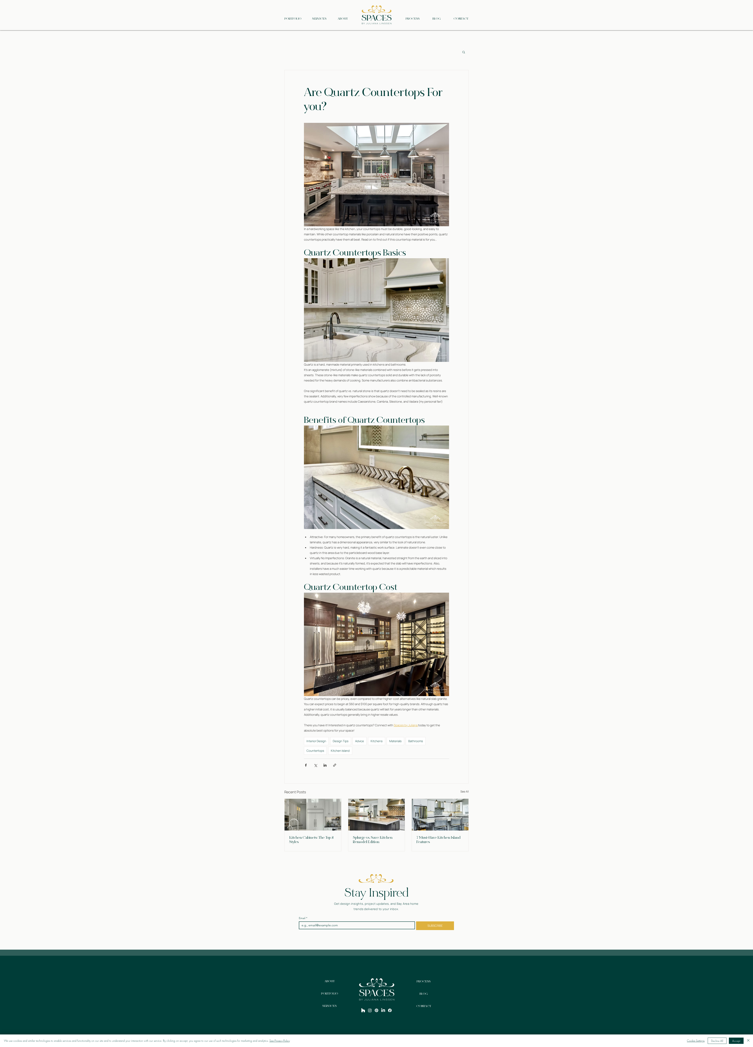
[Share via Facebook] (306, 765)
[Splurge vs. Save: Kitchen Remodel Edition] (376, 815)
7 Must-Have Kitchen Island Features (438, 839)
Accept (736, 1041)
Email (303, 918)
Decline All (717, 1041)
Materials (395, 741)
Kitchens (377, 741)
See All (464, 791)
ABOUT (329, 981)
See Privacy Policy (279, 1040)
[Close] (748, 1041)
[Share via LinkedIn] (325, 765)
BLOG (424, 993)
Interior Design (316, 741)
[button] (464, 51)
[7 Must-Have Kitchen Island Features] (440, 815)
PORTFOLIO (329, 993)
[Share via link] (334, 765)
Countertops (315, 751)
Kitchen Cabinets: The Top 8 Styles (311, 839)
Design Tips (340, 741)
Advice (359, 741)
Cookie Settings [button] (696, 1040)
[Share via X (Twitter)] (315, 765)
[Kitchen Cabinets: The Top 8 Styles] (313, 815)
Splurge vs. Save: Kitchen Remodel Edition (372, 839)
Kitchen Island (340, 751)
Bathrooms (415, 741)
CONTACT (423, 1006)
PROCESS (424, 981)
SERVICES (329, 1006)
